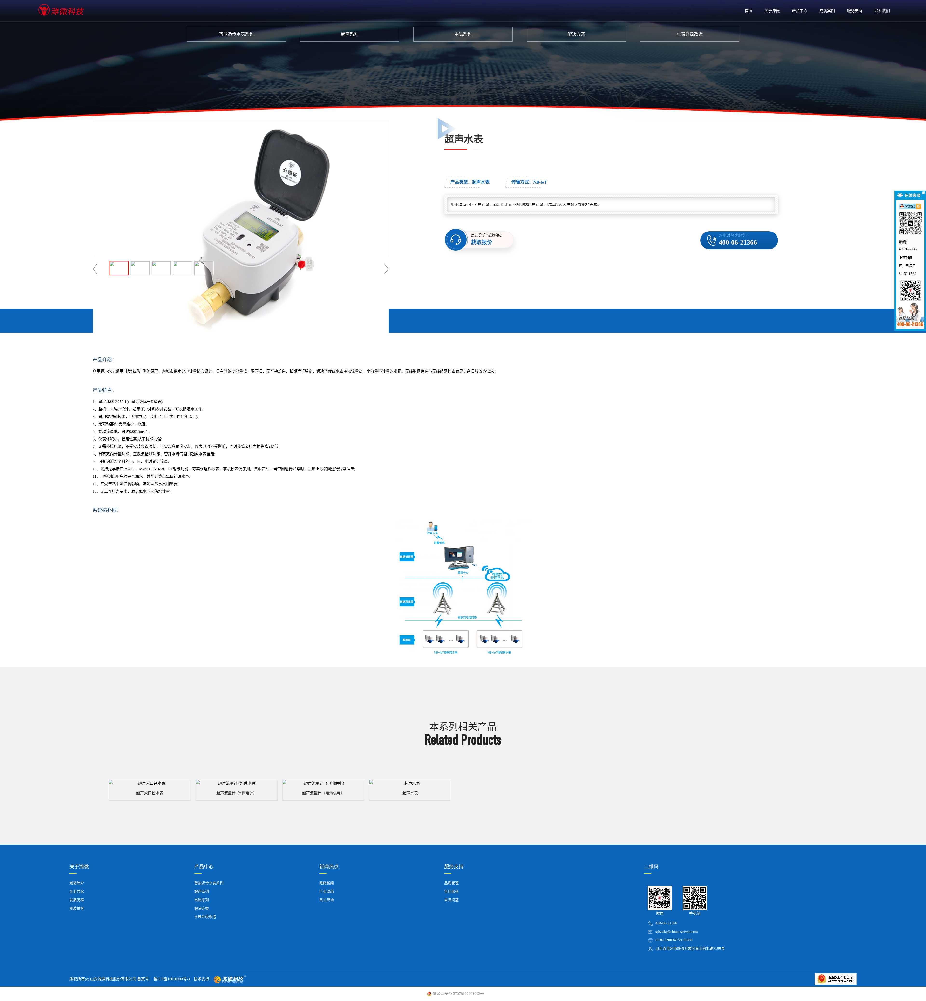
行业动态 (326, 891)
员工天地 (326, 900)
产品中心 (799, 11)
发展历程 (76, 900)
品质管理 (451, 883)
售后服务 (451, 891)
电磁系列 (463, 34)
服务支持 (854, 11)
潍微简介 (76, 883)
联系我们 (882, 11)
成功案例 (827, 11)
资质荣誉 (76, 908)
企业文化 (76, 891)
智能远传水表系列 (236, 34)
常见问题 (451, 900)
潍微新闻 (326, 883)
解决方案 (576, 34)
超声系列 (349, 34)
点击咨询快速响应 (486, 239)
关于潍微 (772, 11)
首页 (748, 11)
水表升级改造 (690, 34)
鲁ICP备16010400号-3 (171, 979)
